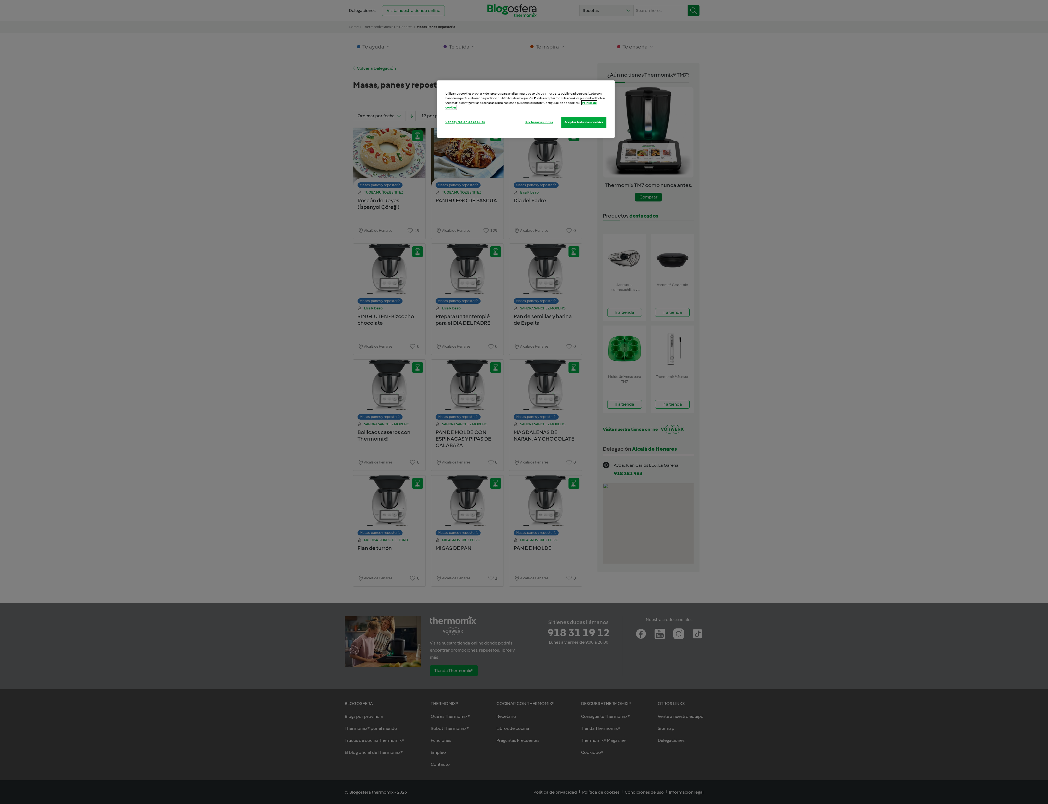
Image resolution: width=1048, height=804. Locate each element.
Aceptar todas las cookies (583, 122)
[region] (526, 109)
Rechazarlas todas (539, 122)
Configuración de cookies (465, 122)
